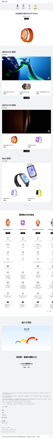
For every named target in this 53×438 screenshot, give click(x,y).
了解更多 (26, 18)
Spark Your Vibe (26, 16)
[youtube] (6, 423)
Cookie (15, 429)
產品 (3, 410)
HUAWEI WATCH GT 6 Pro (24, 92)
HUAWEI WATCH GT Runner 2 (9, 92)
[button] (48, 1)
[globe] (2, 427)
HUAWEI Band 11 (6, 198)
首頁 (3, 406)
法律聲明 (7, 429)
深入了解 (3, 414)
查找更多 (38, 436)
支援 (3, 412)
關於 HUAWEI (4, 417)
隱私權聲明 (11, 429)
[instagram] (4, 423)
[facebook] (2, 423)
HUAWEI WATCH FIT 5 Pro (27, 13)
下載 (28, 367)
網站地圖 (3, 429)
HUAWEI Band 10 (31, 198)
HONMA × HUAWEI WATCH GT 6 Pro (43, 92)
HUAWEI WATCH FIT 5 (32, 145)
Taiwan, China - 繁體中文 (6, 427)
